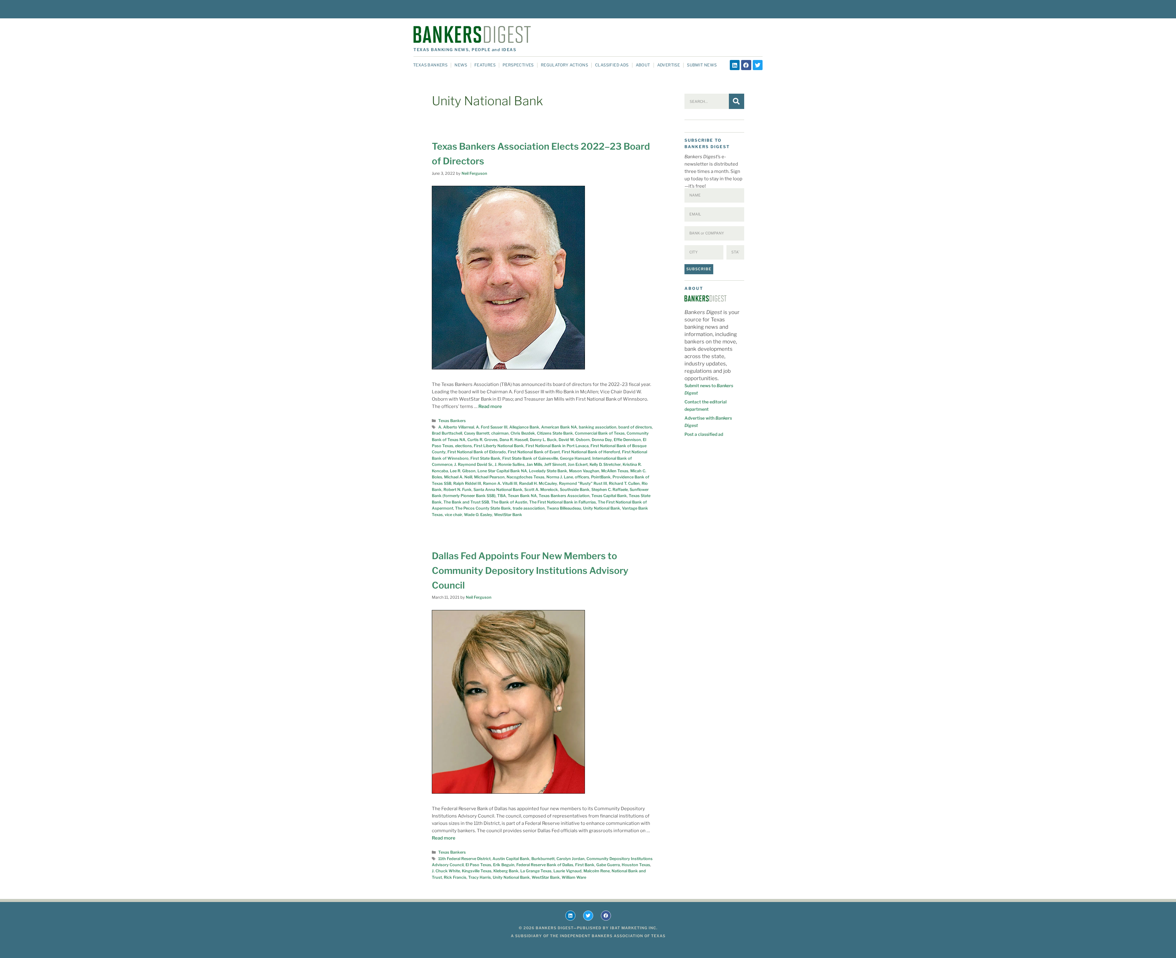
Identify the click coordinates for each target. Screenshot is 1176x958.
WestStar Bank (508, 514)
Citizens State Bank (555, 433)
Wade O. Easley (478, 514)
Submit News (702, 64)
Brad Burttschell (447, 433)
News (460, 64)
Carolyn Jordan (570, 858)
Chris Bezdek (523, 433)
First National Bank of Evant (534, 452)
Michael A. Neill (458, 477)
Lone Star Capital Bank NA (502, 471)
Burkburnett (543, 858)
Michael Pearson (489, 477)
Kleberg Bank (505, 871)
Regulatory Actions (564, 64)
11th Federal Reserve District (464, 858)
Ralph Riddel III (467, 483)
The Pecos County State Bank (483, 508)
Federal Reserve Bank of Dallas (544, 865)
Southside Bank (575, 489)
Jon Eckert (578, 464)
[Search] (736, 101)
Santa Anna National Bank (497, 489)
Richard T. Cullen (624, 483)
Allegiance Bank (524, 427)
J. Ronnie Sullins (510, 464)
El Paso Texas (478, 865)
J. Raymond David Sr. (473, 464)
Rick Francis (455, 877)
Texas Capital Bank (609, 495)
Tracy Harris (479, 877)
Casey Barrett (476, 433)
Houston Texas (636, 865)
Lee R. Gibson (463, 471)
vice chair (453, 514)
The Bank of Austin (509, 502)
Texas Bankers (430, 64)
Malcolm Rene (596, 871)
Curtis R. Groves (482, 439)
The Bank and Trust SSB (466, 502)
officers (582, 477)
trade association (529, 508)
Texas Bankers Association (564, 495)
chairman (500, 433)
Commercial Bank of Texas (600, 433)
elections (463, 445)
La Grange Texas (536, 871)
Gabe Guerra (608, 865)
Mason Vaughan (584, 471)
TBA (501, 495)
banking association (597, 427)
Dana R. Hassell (513, 439)
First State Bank (485, 458)
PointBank (601, 477)
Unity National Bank (601, 508)
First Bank (584, 865)
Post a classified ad (703, 434)
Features (485, 64)
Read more (490, 406)
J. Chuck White (446, 871)
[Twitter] (758, 65)
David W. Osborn (574, 439)
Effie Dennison (627, 439)
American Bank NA (559, 427)
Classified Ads (612, 64)
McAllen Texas (614, 471)
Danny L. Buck (543, 439)
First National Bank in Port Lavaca (557, 445)
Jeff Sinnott (555, 464)
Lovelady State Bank (548, 471)
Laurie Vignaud (567, 871)
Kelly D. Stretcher (605, 464)
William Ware (574, 877)
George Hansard (575, 458)
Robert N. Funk (457, 489)
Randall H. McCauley (538, 483)
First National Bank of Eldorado (476, 452)
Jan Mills (534, 464)
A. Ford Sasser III (491, 427)
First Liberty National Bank (499, 445)
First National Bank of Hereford (591, 452)
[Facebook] (746, 65)
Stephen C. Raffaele (609, 489)
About (643, 64)
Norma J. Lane (559, 477)
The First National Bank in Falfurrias (562, 502)
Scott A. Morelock (541, 489)
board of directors (635, 427)
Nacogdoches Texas (526, 477)
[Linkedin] (735, 65)
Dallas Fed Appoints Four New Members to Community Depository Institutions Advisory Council (530, 570)
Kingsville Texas (477, 871)
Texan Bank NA (522, 495)
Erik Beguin (503, 865)
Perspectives (518, 64)
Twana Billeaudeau (564, 508)
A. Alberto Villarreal (456, 427)
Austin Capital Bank (511, 858)
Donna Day (602, 439)
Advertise (668, 64)
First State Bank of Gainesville (530, 458)
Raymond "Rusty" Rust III (583, 483)
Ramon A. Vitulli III (500, 483)
